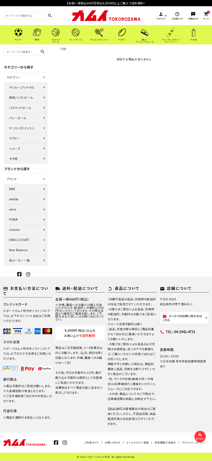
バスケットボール (20, 108)
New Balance (18, 250)
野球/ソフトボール (21, 97)
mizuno (14, 229)
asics (13, 209)
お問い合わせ (112, 442)
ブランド (12, 179)
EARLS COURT (19, 240)
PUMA (13, 219)
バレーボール (17, 118)
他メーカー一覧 (19, 260)
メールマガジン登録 (137, 442)
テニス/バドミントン (22, 128)
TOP (63, 49)
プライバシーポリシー (194, 442)
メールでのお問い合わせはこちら (182, 318)
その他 (13, 159)
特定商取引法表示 (165, 442)
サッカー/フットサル (22, 87)
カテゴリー (14, 77)
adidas (14, 199)
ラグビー (14, 138)
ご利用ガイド (91, 442)
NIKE (12, 189)
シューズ (14, 148)
